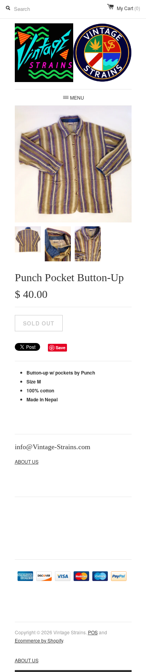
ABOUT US (27, 461)
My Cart (128, 8)
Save (60, 347)
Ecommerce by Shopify (39, 640)
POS (93, 632)
